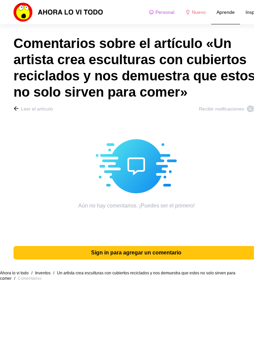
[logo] (58, 12)
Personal (164, 12)
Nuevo (199, 12)
